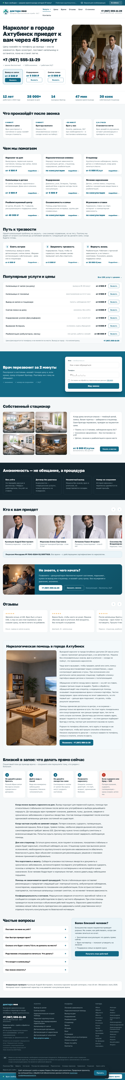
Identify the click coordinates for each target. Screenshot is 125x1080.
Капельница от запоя (42, 1026)
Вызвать (12, 80)
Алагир (98, 1043)
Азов (97, 1036)
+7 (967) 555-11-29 (111, 10)
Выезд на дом (70, 1014)
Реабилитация (70, 1019)
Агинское (99, 1023)
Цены (55, 9)
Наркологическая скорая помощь (44, 1014)
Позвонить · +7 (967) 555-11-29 (76, 742)
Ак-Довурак (99, 1041)
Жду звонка (93, 386)
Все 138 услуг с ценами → (110, 277)
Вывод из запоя (40, 1008)
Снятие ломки (39, 1011)
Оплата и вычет (71, 1040)
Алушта (112, 1039)
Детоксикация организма (44, 1029)
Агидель (98, 1020)
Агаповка (99, 1018)
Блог (80, 9)
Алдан (112, 1010)
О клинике (90, 9)
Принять (100, 1073)
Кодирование (70, 1016)
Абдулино (99, 1013)
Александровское (116, 1025)
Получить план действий (97, 954)
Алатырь (113, 1007)
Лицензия (90, 1066)
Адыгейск (99, 1031)
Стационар (69, 1022)
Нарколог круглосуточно (44, 1018)
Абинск (98, 1015)
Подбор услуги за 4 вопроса (76, 1037)
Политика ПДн (8, 1066)
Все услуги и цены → (42, 1038)
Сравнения (81, 1066)
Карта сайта (100, 1066)
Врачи (63, 9)
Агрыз (97, 1025)
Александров (115, 1015)
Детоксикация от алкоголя (45, 1035)
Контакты (47, 15)
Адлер (97, 1028)
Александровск (116, 1022)
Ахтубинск (115, 3)
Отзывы (72, 9)
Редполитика (55, 1066)
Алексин (113, 1034)
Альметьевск (115, 1042)
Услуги (47, 9)
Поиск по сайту (71, 1043)
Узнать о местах (109, 449)
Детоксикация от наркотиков (46, 1032)
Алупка (112, 1037)
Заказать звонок (74, 588)
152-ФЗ (110, 380)
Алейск (112, 1013)
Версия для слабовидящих (12, 1070)
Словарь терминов (68, 1066)
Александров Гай (115, 1019)
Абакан (98, 1010)
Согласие (26, 1066)
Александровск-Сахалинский (116, 1028)
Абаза (97, 1007)
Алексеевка (114, 1032)
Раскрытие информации (40, 1066)
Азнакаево (99, 1033)
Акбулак (98, 1038)
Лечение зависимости (74, 1008)
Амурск (112, 1045)
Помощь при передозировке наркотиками (45, 1022)
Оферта (18, 1066)
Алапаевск (99, 1046)
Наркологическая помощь (75, 1011)
